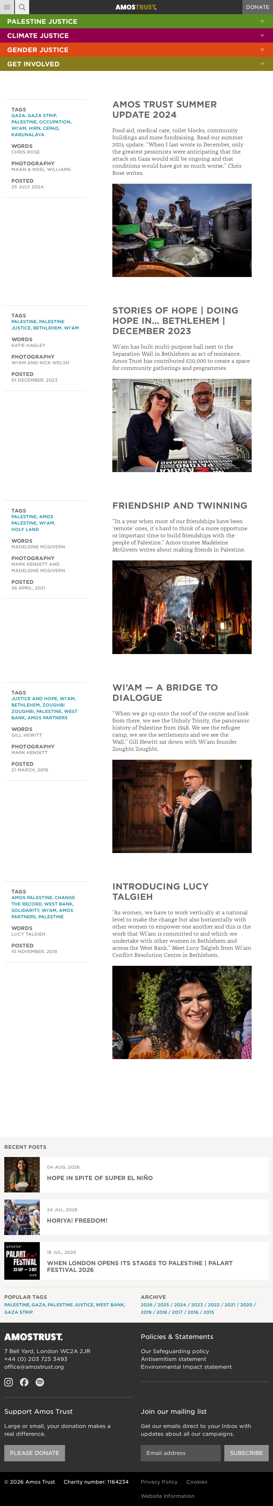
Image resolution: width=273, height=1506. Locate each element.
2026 (146, 1304)
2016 (193, 1312)
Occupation (54, 121)
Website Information (167, 1496)
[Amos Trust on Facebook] (24, 1382)
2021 (230, 1304)
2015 (208, 1312)
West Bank (58, 904)
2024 (180, 1304)
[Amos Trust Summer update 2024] (182, 230)
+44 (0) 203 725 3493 (36, 1359)
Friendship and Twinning (179, 505)
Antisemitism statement (173, 1359)
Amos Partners (47, 717)
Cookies (196, 1482)
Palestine (24, 121)
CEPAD (50, 128)
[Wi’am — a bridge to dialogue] (182, 806)
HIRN (35, 128)
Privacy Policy (159, 1482)
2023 (197, 1304)
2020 (246, 1304)
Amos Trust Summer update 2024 (164, 109)
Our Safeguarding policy (175, 1351)
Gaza (18, 115)
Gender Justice (38, 50)
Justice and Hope (34, 698)
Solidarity (25, 910)
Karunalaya (27, 134)
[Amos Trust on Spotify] (40, 1382)
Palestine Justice (42, 21)
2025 (163, 1304)
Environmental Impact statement (186, 1367)
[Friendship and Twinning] (182, 607)
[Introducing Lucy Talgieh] (182, 1012)
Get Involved (33, 64)
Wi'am (18, 128)
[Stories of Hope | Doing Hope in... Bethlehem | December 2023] (182, 425)
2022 (214, 1304)
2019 (146, 1312)
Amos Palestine (31, 897)
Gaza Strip (42, 115)
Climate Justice (38, 35)
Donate (257, 7)
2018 (161, 1312)
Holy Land (25, 529)
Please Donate (34, 1453)
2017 (177, 1312)
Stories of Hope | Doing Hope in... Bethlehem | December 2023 (175, 320)
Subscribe (246, 1453)
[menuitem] (136, 21)
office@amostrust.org (34, 1367)
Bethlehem (47, 328)
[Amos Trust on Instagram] (8, 1382)
